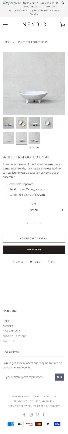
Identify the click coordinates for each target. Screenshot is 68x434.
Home (6, 42)
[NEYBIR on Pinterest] (37, 415)
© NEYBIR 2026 (20, 396)
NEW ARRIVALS (11, 331)
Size (34, 204)
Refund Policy (45, 401)
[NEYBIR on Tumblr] (44, 415)
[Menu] (5, 24)
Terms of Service (19, 406)
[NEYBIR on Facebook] (24, 415)
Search (37, 396)
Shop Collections (14, 336)
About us (9, 341)
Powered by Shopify (46, 406)
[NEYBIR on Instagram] (31, 415)
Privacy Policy (23, 401)
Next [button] (58, 83)
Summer (8, 326)
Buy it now (34, 249)
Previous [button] (9, 83)
